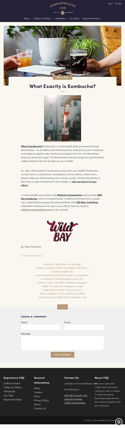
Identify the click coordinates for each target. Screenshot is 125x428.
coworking (46, 278)
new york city (73, 289)
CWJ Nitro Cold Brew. (87, 202)
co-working (74, 264)
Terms (37, 404)
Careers (38, 392)
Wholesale (60, 18)
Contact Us (40, 408)
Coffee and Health (65, 267)
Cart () (118, 3)
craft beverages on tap (66, 278)
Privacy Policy (41, 400)
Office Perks (63, 297)
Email (67, 322)
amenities (49, 264)
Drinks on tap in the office (51, 282)
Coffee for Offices (42, 18)
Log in (110, 3)
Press (37, 396)
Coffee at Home (12, 383)
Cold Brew (82, 267)
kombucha (56, 286)
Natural (60, 289)
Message (25, 333)
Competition (81, 275)
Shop (26, 18)
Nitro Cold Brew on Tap (71, 293)
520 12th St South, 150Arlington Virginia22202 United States (75, 399)
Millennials (49, 289)
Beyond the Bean (91, 18)
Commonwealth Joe (61, 271)
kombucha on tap (73, 286)
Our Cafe (74, 18)
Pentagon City (79, 297)
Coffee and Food (45, 267)
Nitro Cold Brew (48, 293)
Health (45, 286)
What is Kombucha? (31, 146)
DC (81, 278)
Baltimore (61, 264)
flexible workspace (76, 282)
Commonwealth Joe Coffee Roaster (54, 275)
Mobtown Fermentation (69, 195)
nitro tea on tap (47, 297)
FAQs (37, 388)
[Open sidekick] (119, 422)
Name (24, 322)
